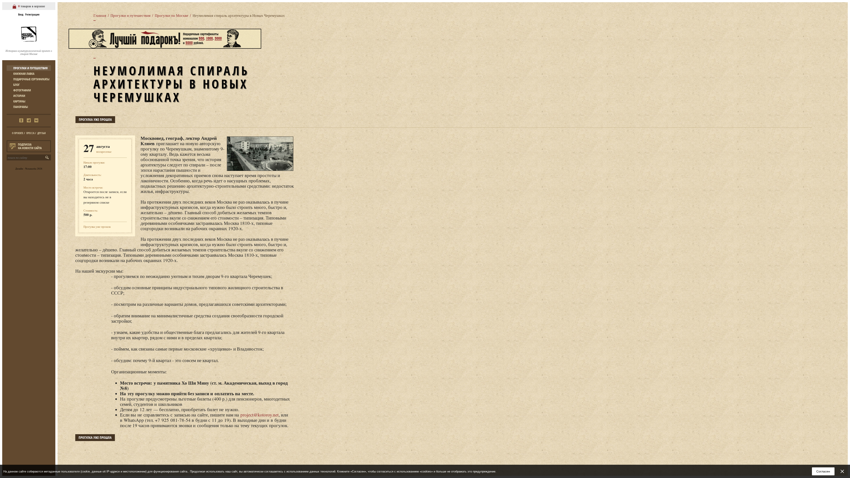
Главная (99, 15)
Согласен (823, 471)
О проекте (17, 133)
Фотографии (22, 90)
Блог (16, 85)
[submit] (48, 157)
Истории (19, 96)
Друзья (41, 133)
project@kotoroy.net (259, 415)
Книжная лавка (23, 73)
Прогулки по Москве (171, 15)
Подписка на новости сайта (30, 146)
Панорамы (20, 107)
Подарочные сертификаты (31, 79)
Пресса (30, 133)
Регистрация (32, 14)
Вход (20, 14)
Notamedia (30, 168)
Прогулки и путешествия (30, 68)
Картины (19, 101)
